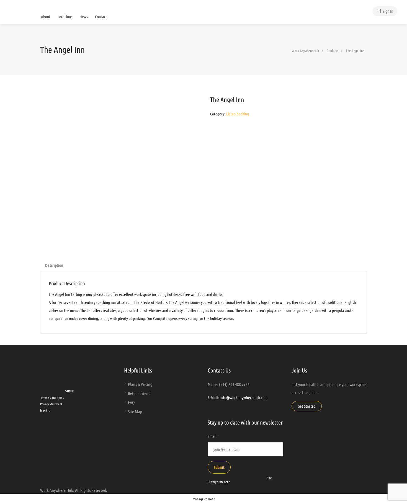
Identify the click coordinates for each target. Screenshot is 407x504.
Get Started (307, 406)
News (83, 16)
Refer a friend (139, 393)
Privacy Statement (51, 404)
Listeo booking (237, 113)
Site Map (135, 411)
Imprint (45, 410)
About (45, 16)
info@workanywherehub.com (243, 397)
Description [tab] (54, 265)
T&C (269, 478)
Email (213, 436)
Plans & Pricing (140, 384)
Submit (219, 467)
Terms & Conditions (52, 397)
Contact (101, 16)
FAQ (131, 402)
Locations (65, 16)
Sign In (387, 11)
